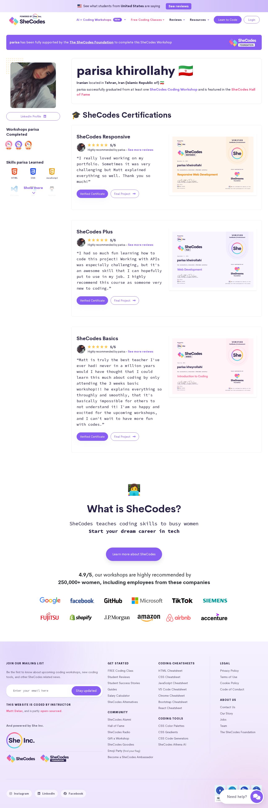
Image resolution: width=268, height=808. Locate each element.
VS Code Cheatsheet (172, 689)
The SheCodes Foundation (91, 42)
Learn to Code (227, 20)
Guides (112, 689)
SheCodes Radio (119, 732)
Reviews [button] (176, 20)
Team (223, 726)
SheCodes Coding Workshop (173, 89)
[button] (101, 19)
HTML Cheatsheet (170, 671)
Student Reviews (119, 677)
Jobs (223, 719)
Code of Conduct (232, 689)
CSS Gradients (168, 732)
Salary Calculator (119, 695)
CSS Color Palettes (171, 726)
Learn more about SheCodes (134, 554)
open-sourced (50, 711)
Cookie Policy (229, 683)
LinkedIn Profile (31, 116)
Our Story (226, 713)
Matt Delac (14, 711)
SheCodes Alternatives (123, 702)
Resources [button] (198, 20)
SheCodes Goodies (121, 744)
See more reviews (140, 150)
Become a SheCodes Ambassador (130, 757)
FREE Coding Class (120, 671)
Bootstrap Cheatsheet (172, 702)
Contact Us (227, 707)
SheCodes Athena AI (172, 744)
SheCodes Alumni (119, 719)
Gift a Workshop (118, 738)
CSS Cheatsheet (169, 677)
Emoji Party (115, 751)
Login (251, 20)
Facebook (76, 793)
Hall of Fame (116, 726)
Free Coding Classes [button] (146, 20)
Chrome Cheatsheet (171, 695)
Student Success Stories (124, 683)
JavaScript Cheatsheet (173, 683)
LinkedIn (48, 793)
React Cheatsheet (170, 708)
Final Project (122, 194)
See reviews (179, 6)
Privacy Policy (229, 671)
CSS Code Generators (173, 738)
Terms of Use (228, 677)
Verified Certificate (92, 194)
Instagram (21, 793)
